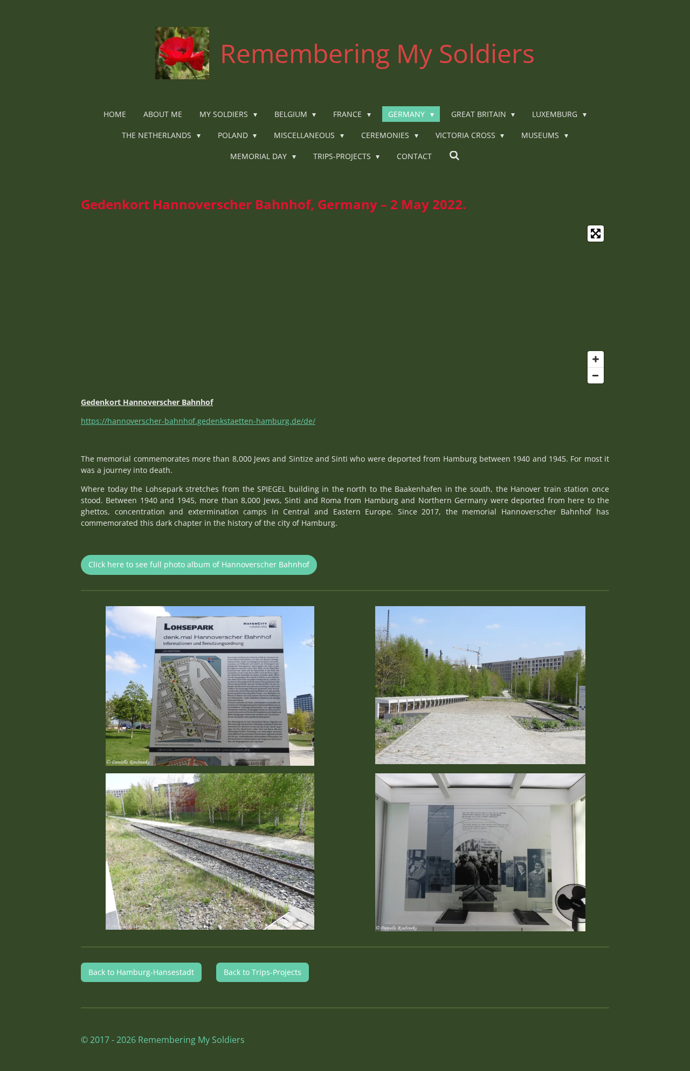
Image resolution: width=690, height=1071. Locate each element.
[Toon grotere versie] (210, 686)
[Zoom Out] (596, 375)
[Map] (345, 304)
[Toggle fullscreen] (596, 233)
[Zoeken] (454, 155)
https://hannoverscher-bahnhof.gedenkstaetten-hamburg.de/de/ (198, 421)
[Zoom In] (596, 359)
